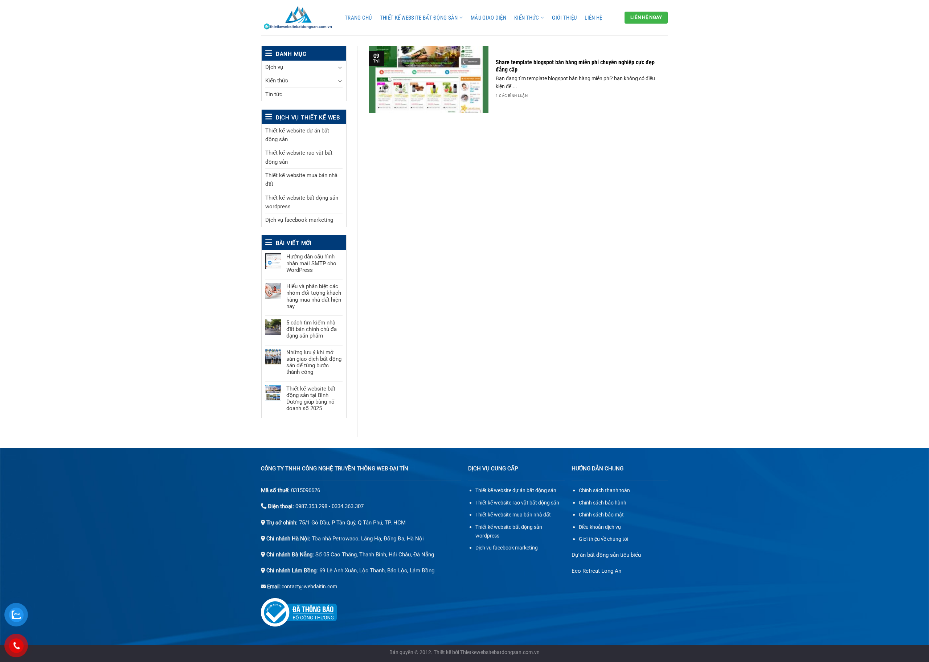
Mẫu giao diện (488, 18)
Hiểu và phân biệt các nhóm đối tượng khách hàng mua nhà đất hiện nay (313, 296)
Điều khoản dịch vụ (600, 527)
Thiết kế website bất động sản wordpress (301, 202)
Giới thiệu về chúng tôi (603, 539)
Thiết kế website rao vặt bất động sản (298, 157)
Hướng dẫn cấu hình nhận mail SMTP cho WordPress (311, 263)
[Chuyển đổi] (340, 67)
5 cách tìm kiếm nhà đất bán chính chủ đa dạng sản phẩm (311, 329)
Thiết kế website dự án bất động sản (297, 135)
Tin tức (273, 94)
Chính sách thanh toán (604, 490)
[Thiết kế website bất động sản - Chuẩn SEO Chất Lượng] (297, 17)
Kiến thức (526, 18)
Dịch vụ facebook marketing (299, 220)
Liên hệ (593, 18)
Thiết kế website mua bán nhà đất (301, 179)
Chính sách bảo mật (601, 515)
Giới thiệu (564, 18)
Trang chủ (358, 18)
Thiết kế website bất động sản (419, 18)
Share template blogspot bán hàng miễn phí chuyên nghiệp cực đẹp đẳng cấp (575, 66)
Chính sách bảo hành (602, 503)
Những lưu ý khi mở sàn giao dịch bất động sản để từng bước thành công (313, 362)
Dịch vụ (274, 67)
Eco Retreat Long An (596, 571)
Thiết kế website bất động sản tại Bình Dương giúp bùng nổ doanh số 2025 (310, 398)
